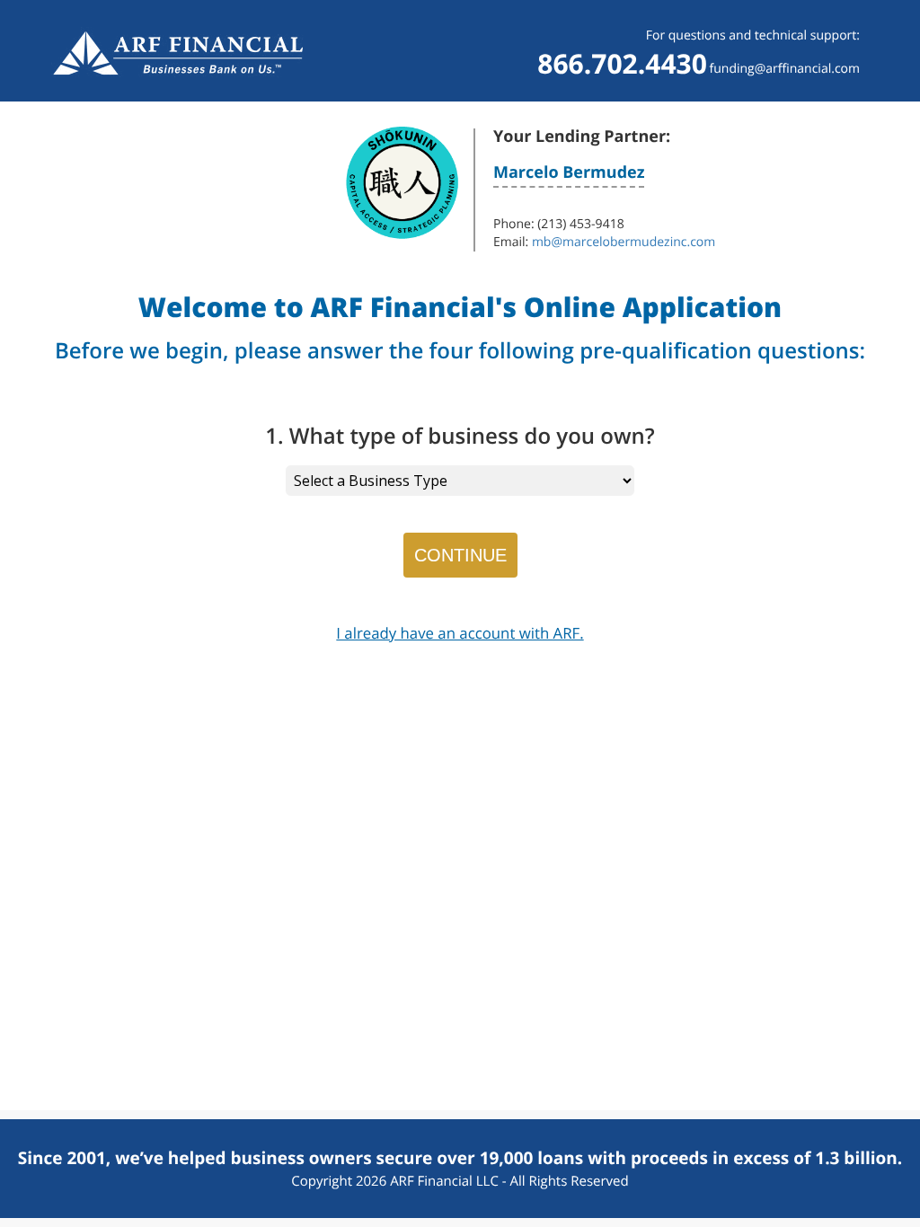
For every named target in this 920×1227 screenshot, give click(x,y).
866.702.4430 (622, 63)
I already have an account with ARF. (459, 632)
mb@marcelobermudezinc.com (623, 242)
